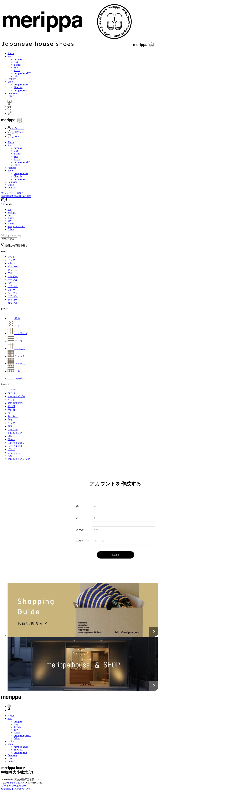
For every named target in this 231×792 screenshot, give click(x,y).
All (9, 209)
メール (80, 529)
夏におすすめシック (19, 458)
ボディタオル (15, 446)
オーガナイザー (16, 396)
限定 (10, 436)
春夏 (10, 426)
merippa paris (20, 90)
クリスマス (14, 452)
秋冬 (10, 419)
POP (10, 455)
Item (10, 56)
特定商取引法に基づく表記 (16, 789)
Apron (17, 70)
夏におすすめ (15, 403)
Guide (11, 96)
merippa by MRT (22, 73)
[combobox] (19, 235)
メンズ (11, 449)
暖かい (11, 439)
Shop (10, 81)
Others (17, 76)
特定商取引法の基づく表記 (16, 196)
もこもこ (13, 416)
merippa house (21, 84)
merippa (18, 59)
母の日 (11, 409)
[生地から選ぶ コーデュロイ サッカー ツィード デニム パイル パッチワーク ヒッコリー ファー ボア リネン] (10, 238)
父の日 (11, 406)
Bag (16, 62)
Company (12, 93)
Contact (11, 187)
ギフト (11, 399)
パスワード (82, 541)
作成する (115, 555)
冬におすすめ (15, 432)
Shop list (18, 87)
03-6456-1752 (13, 782)
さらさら (13, 429)
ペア (10, 413)
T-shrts (17, 64)
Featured (12, 79)
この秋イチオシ (16, 442)
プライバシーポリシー (13, 193)
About (11, 53)
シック (11, 423)
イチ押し (13, 390)
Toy (16, 67)
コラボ (11, 393)
